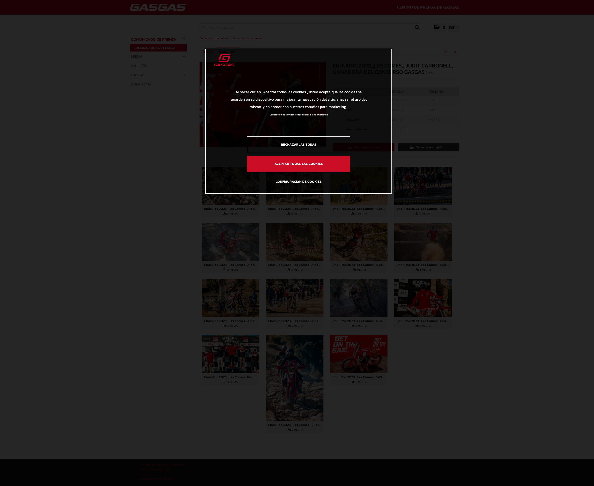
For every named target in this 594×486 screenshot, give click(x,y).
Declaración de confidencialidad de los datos (293, 114)
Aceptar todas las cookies (298, 163)
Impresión (322, 114)
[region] (298, 121)
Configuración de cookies (299, 181)
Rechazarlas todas (298, 144)
